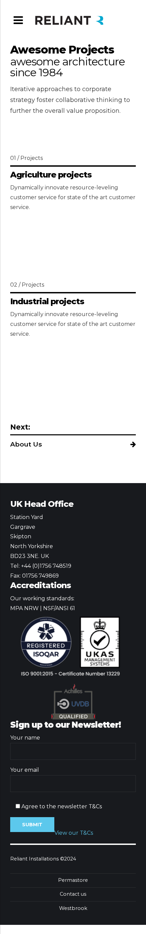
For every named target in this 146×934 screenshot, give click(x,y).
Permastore (73, 880)
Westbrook (73, 908)
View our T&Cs (73, 833)
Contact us (73, 894)
